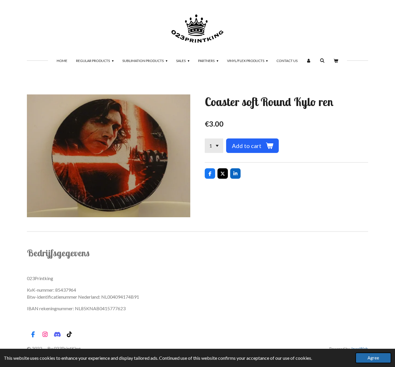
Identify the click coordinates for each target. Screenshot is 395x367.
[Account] (308, 61)
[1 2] (214, 145)
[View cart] (336, 61)
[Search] (322, 60)
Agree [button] (373, 357)
